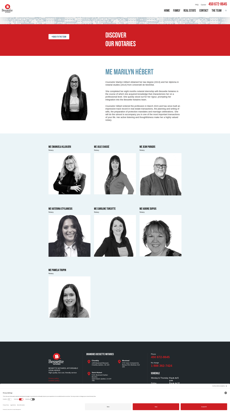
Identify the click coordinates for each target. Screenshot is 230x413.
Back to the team (59, 37)
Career (203, 5)
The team (216, 10)
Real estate (190, 10)
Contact (203, 10)
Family (176, 10)
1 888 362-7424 (161, 365)
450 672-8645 (218, 4)
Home (167, 10)
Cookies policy (54, 380)
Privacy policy (54, 378)
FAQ (196, 5)
